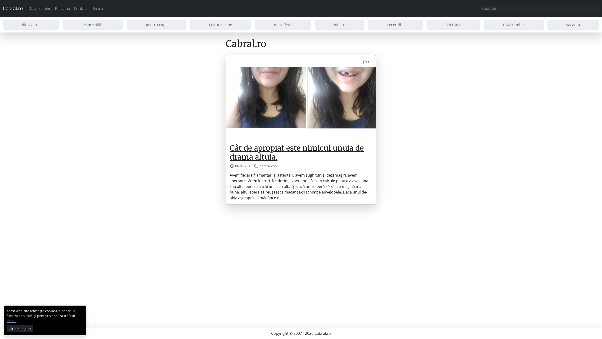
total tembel (514, 24)
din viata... (31, 24)
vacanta (573, 24)
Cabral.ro (13, 8)
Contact (81, 8)
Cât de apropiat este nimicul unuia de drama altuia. (297, 152)
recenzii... (395, 24)
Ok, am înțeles (20, 329)
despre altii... (92, 24)
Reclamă (62, 8)
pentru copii (156, 24)
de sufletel (283, 24)
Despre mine (39, 8)
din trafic (453, 24)
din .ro (97, 8)
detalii (11, 321)
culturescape (220, 24)
